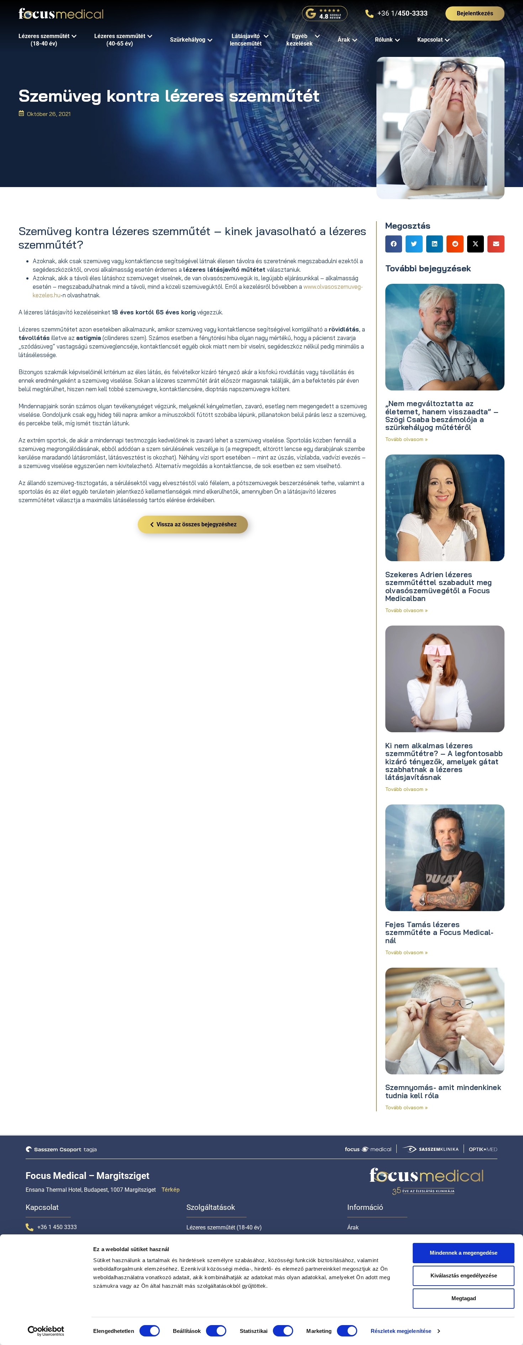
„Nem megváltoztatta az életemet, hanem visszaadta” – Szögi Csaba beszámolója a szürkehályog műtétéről (442, 415)
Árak (353, 1227)
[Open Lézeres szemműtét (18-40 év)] (74, 36)
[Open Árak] (355, 40)
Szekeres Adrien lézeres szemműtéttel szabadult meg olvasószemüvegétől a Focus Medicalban (438, 586)
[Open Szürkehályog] (210, 40)
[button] (393, 243)
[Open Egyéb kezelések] (317, 36)
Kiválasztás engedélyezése (463, 1275)
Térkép (171, 1189)
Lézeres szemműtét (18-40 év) (224, 1227)
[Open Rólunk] (397, 40)
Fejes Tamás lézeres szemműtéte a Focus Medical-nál (439, 932)
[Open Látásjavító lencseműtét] (266, 36)
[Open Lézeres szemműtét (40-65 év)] (150, 36)
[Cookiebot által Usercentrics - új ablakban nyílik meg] (46, 1331)
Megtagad (463, 1298)
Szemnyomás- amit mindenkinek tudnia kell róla (443, 1091)
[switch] (216, 1330)
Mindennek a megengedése (463, 1253)
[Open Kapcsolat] (447, 40)
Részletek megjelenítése (401, 1331)
